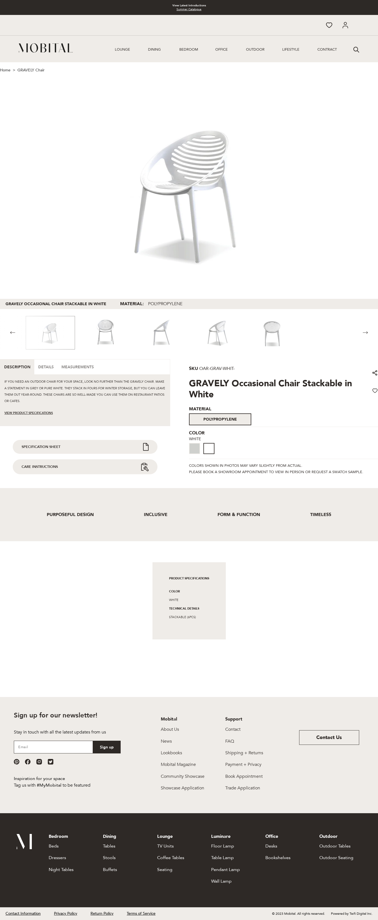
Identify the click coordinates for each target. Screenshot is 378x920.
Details (46, 367)
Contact (232, 729)
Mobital (169, 719)
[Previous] (12, 332)
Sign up (107, 747)
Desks (271, 846)
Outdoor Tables (335, 846)
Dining (154, 49)
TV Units (165, 846)
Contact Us (329, 737)
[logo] (46, 48)
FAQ (229, 741)
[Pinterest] (16, 761)
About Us (170, 729)
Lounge (122, 49)
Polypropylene (220, 419)
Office (221, 49)
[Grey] (194, 448)
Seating (164, 870)
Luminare (221, 836)
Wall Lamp (221, 881)
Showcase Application (182, 788)
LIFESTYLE (290, 49)
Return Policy (101, 913)
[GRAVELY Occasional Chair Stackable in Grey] (196, 454)
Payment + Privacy (243, 764)
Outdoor (255, 49)
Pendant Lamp (225, 870)
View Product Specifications (28, 413)
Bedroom (188, 49)
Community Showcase (182, 776)
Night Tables (61, 870)
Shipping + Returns (244, 753)
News (166, 741)
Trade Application (242, 788)
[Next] (365, 332)
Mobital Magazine (178, 764)
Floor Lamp (222, 846)
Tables (109, 846)
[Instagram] (39, 761)
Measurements (77, 367)
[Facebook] (28, 761)
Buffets (110, 870)
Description (17, 367)
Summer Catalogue (189, 9)
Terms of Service (141, 913)
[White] (208, 448)
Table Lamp (222, 858)
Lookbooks (171, 753)
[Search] (355, 49)
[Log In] (345, 25)
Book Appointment (244, 776)
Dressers (57, 858)
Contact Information (23, 913)
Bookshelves (278, 858)
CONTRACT (327, 49)
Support (233, 719)
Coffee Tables (170, 858)
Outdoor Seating (336, 858)
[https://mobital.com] (24, 848)
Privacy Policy (65, 913)
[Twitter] (50, 761)
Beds (54, 846)
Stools (109, 858)
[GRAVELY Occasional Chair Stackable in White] (210, 454)
